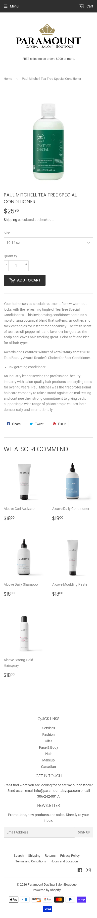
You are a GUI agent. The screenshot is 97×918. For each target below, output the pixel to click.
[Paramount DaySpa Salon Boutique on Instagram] (88, 871)
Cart (89, 6)
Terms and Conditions (30, 861)
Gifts (48, 741)
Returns (50, 855)
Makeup (48, 760)
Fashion (48, 734)
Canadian (48, 767)
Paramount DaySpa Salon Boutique (52, 884)
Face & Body (48, 747)
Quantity (10, 256)
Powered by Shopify (47, 890)
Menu (14, 6)
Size (7, 233)
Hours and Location (64, 861)
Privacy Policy (70, 855)
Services (48, 728)
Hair (48, 754)
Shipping (10, 220)
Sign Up (84, 832)
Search (19, 855)
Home (8, 79)
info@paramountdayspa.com (57, 791)
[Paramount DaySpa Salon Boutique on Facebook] (80, 871)
